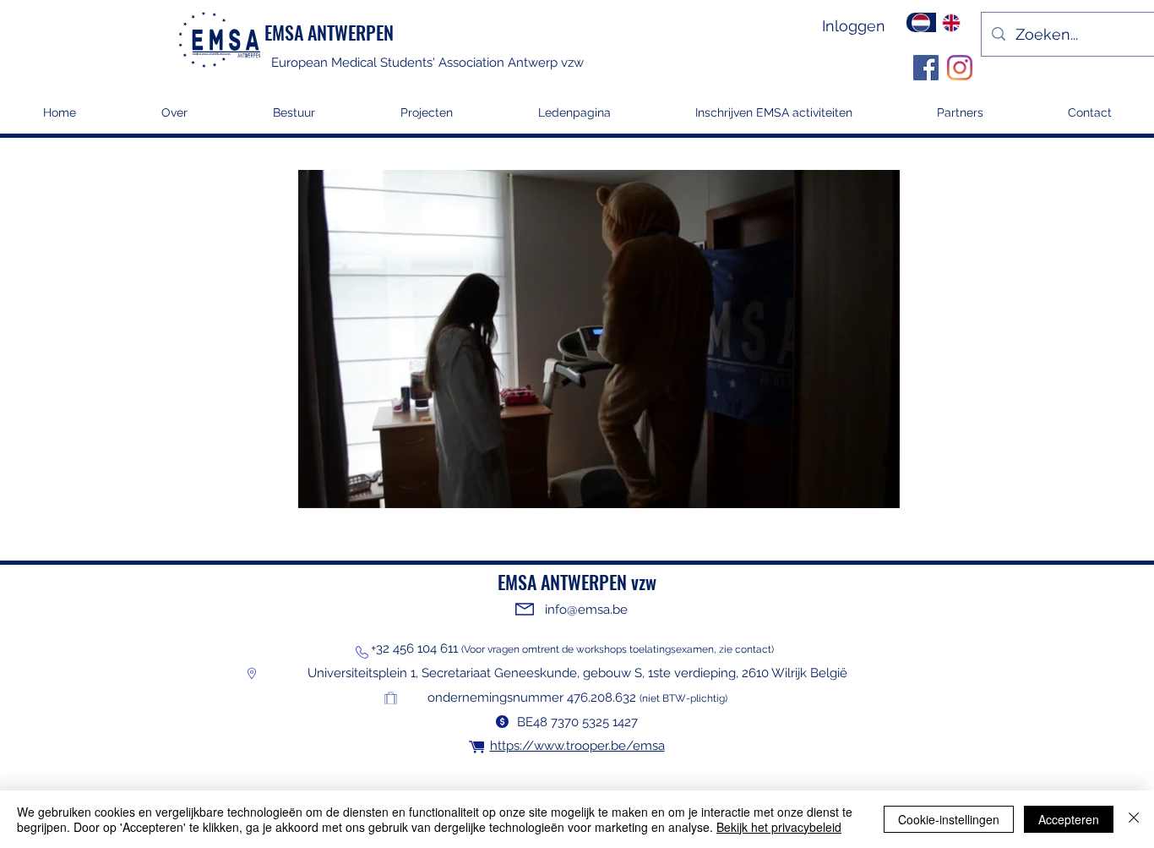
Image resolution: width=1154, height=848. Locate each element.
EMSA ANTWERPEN (329, 32)
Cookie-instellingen (948, 819)
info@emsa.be (586, 609)
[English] (951, 22)
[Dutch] (921, 22)
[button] (426, 118)
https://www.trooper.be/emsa (577, 745)
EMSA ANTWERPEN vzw (577, 581)
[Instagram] (959, 67)
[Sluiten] (1134, 819)
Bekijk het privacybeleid (778, 826)
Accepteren (1068, 819)
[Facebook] (926, 67)
